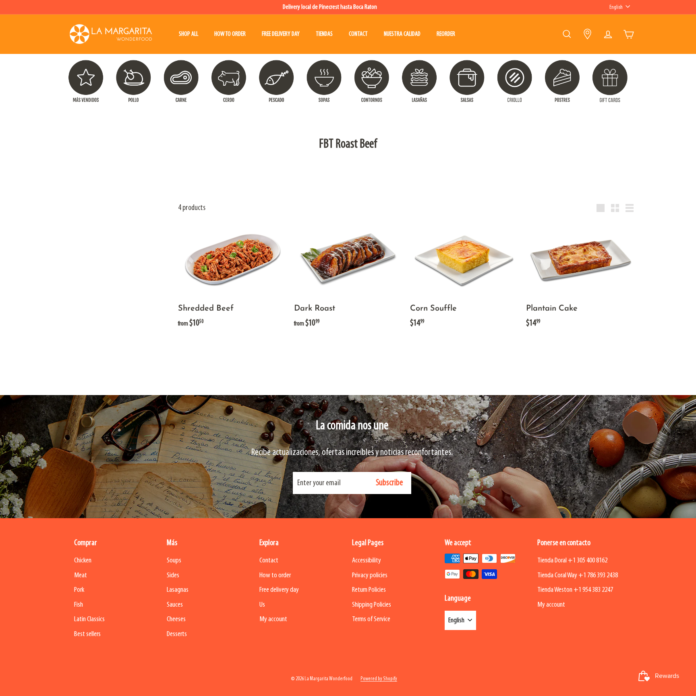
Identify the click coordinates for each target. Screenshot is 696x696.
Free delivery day (281, 34)
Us (262, 605)
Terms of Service (371, 619)
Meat (80, 575)
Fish (78, 605)
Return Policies (369, 590)
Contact (358, 34)
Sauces (175, 605)
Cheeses (176, 619)
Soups (174, 560)
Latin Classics (89, 619)
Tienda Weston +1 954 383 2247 (575, 590)
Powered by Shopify (378, 679)
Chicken (82, 560)
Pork (79, 590)
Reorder (446, 34)
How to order (230, 34)
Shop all (188, 34)
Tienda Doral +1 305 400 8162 (572, 560)
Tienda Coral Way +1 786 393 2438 (577, 575)
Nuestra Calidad (402, 34)
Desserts (177, 634)
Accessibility (366, 560)
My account (273, 619)
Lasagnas (177, 590)
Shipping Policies (371, 605)
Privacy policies (369, 575)
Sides (173, 575)
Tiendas (324, 34)
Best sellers (87, 634)
